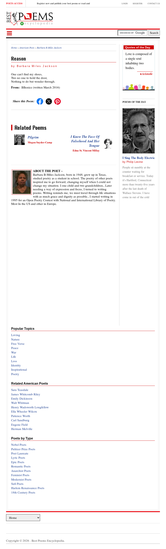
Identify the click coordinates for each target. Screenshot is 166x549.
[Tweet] (49, 101)
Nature (15, 339)
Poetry (15, 374)
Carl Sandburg (20, 420)
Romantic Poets (21, 466)
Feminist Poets (20, 475)
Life (13, 356)
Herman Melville (21, 429)
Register (138, 3)
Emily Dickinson (21, 398)
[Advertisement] (112, 17)
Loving (15, 335)
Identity (16, 365)
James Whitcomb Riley (25, 394)
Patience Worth (20, 416)
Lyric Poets (18, 457)
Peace (14, 348)
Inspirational (19, 369)
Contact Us (154, 3)
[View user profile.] (22, 182)
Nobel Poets (18, 445)
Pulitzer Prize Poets (23, 449)
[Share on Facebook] (40, 101)
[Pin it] (57, 101)
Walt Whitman (20, 403)
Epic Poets (17, 462)
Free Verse (17, 344)
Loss (14, 361)
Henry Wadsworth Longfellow (30, 407)
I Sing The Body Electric (138, 157)
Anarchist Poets (21, 471)
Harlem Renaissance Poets (27, 488)
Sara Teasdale (19, 390)
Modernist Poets (21, 479)
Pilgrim (33, 137)
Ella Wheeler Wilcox (24, 411)
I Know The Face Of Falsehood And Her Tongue (85, 141)
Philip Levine (135, 161)
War (13, 352)
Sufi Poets (17, 484)
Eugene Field (19, 424)
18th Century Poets (23, 492)
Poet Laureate (19, 453)
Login (125, 3)
